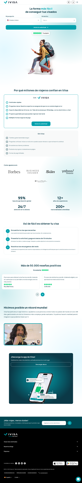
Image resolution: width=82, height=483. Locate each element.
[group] (21, 281)
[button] (76, 2)
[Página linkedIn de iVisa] (19, 463)
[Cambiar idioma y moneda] (68, 2)
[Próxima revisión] (43, 294)
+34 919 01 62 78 (43, 473)
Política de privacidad (21, 472)
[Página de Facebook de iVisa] (25, 463)
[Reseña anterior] (37, 294)
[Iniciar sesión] (73, 2)
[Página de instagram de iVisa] (16, 463)
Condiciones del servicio (9, 472)
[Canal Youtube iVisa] (22, 463)
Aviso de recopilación (32, 472)
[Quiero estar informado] (70, 423)
